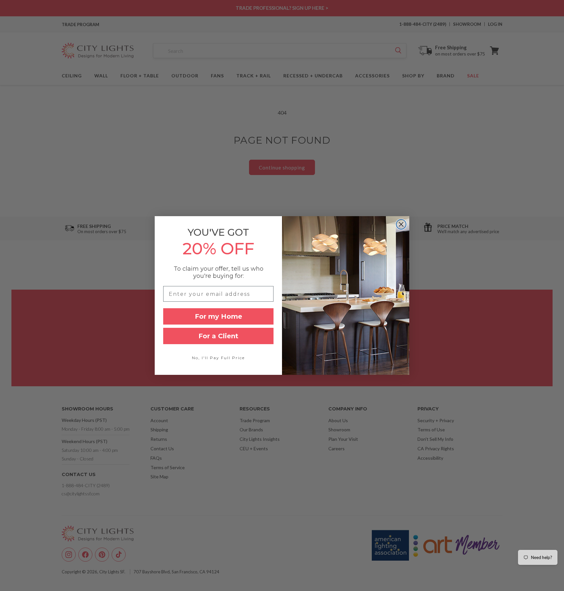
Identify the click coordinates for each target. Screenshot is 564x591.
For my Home (218, 316)
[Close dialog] (401, 224)
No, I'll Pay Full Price (218, 357)
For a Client (218, 336)
